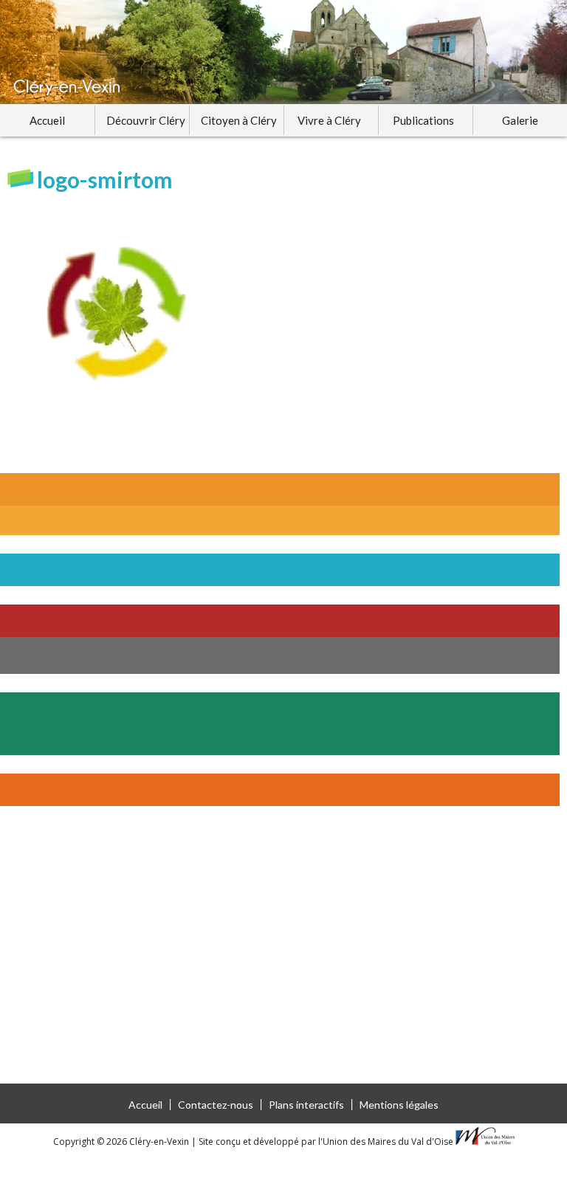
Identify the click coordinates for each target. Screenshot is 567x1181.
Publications (423, 120)
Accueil (47, 120)
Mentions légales (399, 1104)
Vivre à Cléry (329, 120)
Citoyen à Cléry (239, 120)
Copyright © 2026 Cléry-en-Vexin (122, 1141)
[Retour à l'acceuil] (283, 52)
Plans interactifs (306, 1104)
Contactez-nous (215, 1104)
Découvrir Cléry (145, 120)
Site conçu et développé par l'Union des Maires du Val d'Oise (326, 1141)
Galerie (520, 120)
